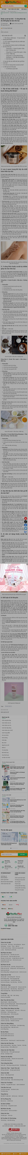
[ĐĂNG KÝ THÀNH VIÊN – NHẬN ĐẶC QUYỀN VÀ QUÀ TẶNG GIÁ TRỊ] (14, 577)
